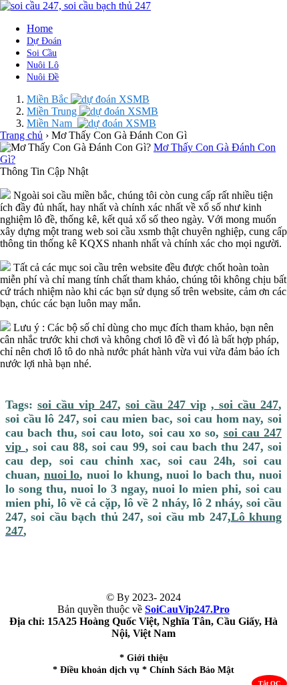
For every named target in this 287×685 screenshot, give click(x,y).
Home (40, 28)
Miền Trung (53, 111)
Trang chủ (21, 135)
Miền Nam (52, 123)
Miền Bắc (49, 99)
